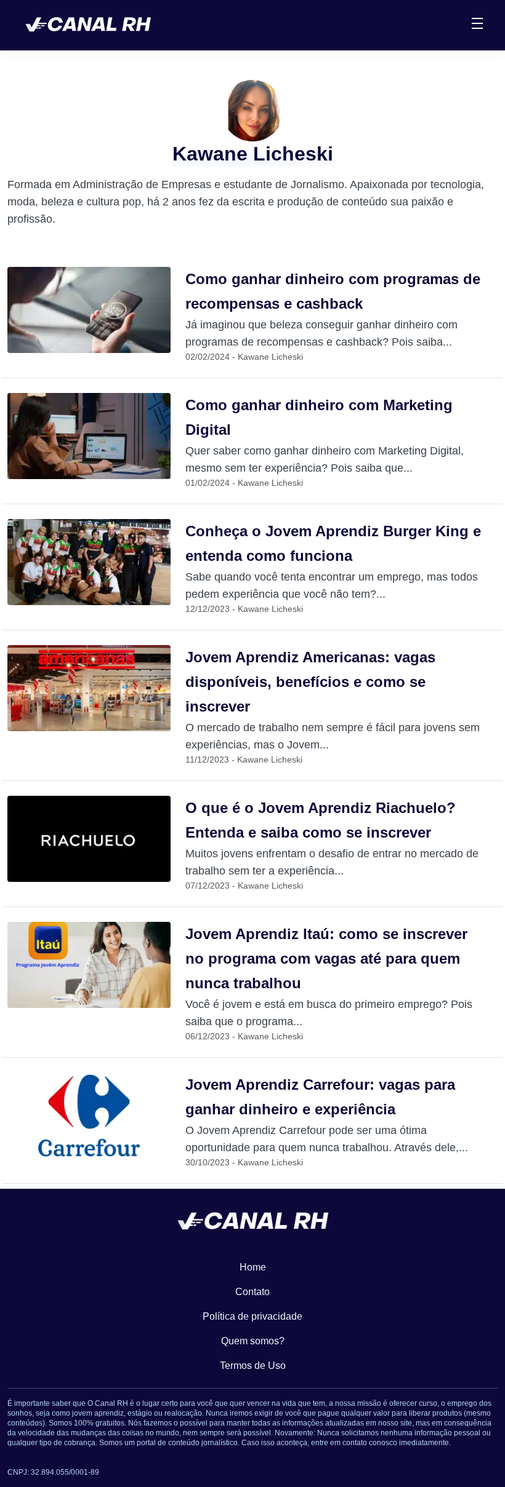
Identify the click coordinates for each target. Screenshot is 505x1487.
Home (253, 1267)
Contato (252, 1292)
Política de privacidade (252, 1316)
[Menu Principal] (477, 25)
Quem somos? (253, 1341)
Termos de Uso (253, 1365)
